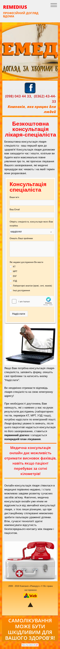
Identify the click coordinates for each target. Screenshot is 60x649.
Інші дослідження (21, 290)
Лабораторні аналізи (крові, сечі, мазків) (32, 285)
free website (29, 645)
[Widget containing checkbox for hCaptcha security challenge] (32, 301)
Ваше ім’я (14, 197)
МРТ (15, 271)
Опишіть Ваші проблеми (21, 238)
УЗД (15, 281)
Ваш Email (15, 209)
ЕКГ (15, 276)
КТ (14, 266)
